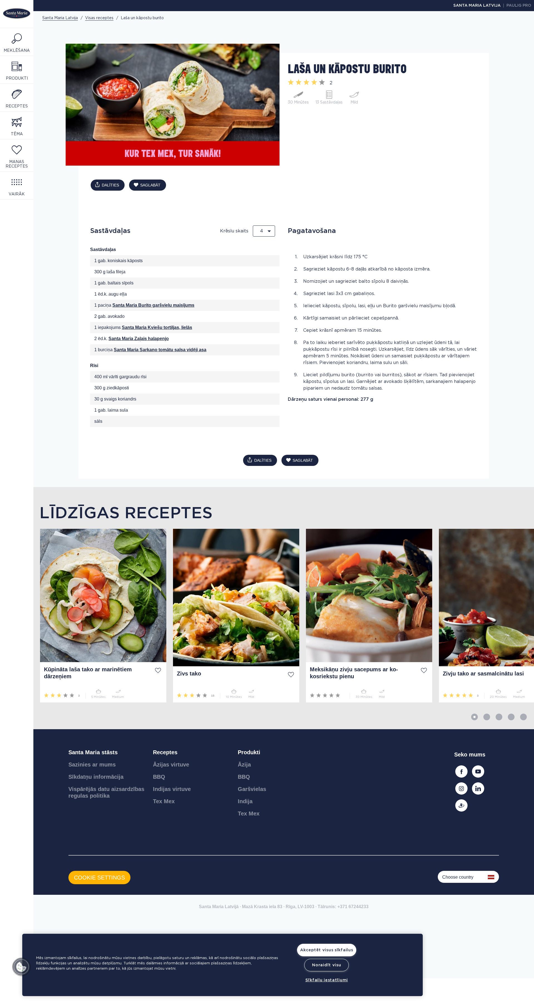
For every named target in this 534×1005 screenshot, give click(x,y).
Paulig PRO (518, 6)
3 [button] (499, 717)
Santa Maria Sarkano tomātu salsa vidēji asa (160, 349)
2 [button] (486, 717)
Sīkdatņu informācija (95, 777)
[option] (99, 615)
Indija (245, 801)
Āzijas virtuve (171, 764)
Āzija (244, 764)
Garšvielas (252, 789)
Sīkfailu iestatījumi (326, 980)
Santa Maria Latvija (477, 6)
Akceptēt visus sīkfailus (326, 950)
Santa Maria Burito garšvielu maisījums (153, 305)
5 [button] (523, 717)
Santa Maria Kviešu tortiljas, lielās (157, 327)
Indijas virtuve (172, 789)
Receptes (165, 752)
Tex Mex (164, 801)
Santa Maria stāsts (93, 752)
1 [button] (474, 717)
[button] (21, 967)
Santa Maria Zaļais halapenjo (138, 338)
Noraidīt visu (326, 965)
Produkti (249, 752)
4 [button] (511, 717)
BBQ (159, 777)
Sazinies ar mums (92, 764)
